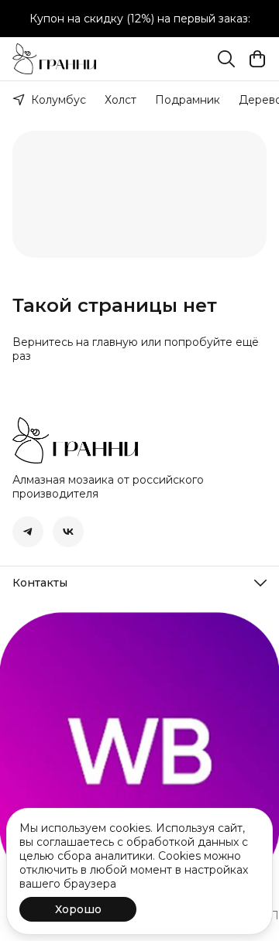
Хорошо (78, 909)
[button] (27, 531)
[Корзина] (257, 59)
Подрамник (187, 100)
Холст (120, 100)
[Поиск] (226, 59)
